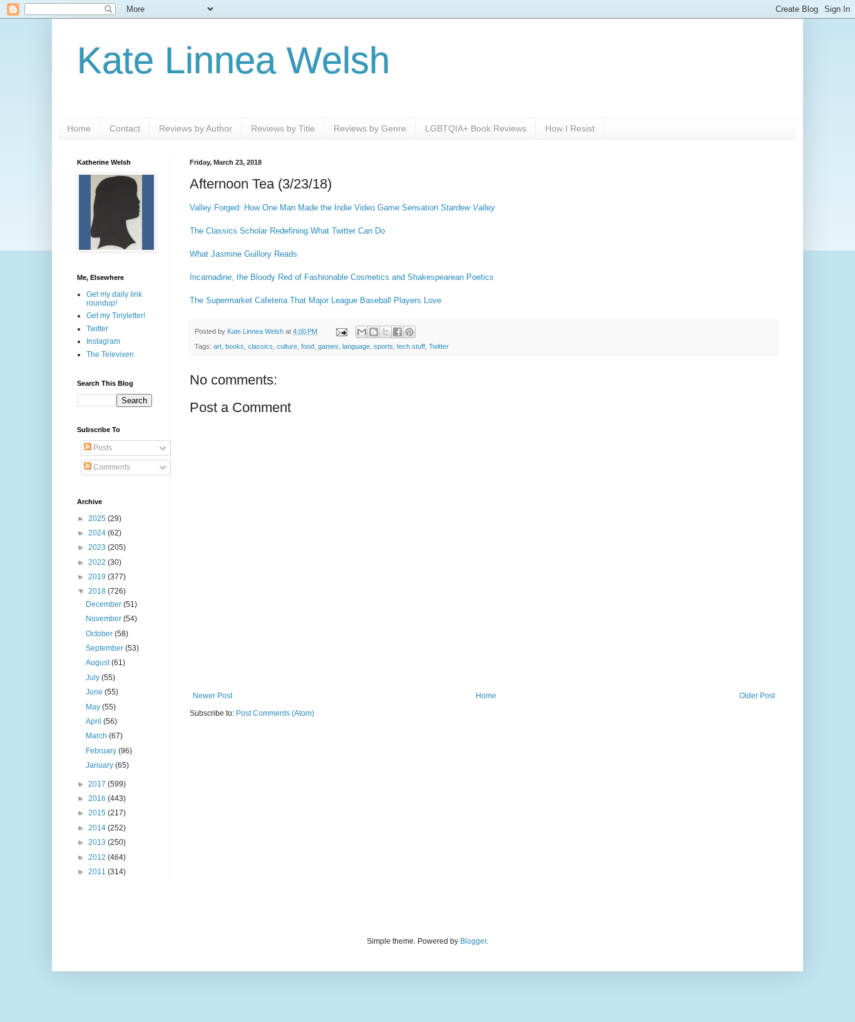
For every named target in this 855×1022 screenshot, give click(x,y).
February (102, 750)
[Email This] (362, 332)
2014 (98, 827)
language (356, 346)
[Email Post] (341, 331)
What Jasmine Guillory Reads (243, 254)
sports (383, 346)
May (94, 707)
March (97, 735)
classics (260, 346)
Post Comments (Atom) (275, 713)
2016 (98, 798)
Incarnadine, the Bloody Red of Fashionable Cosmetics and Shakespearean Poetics (342, 277)
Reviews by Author (195, 128)
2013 (98, 842)
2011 (98, 871)
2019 (98, 576)
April (94, 721)
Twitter (439, 346)
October (100, 633)
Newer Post (212, 695)
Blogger (473, 941)
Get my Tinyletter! (115, 315)
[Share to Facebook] (397, 332)
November (104, 618)
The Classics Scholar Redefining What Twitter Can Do (287, 230)
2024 (98, 533)
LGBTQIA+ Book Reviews (475, 128)
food (307, 346)
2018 (98, 591)
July (93, 677)
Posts (101, 447)
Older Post (757, 695)
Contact (125, 128)
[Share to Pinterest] (409, 332)
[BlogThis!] (373, 332)
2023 (98, 547)
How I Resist (570, 128)
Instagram (103, 341)
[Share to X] (385, 332)
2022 (98, 562)
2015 (98, 812)
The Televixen (110, 354)
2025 (98, 518)
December (104, 604)
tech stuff (411, 346)
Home (79, 128)
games (328, 346)
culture (287, 346)
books (234, 346)
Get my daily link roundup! (114, 298)
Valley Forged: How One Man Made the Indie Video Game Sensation (342, 207)
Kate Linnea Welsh (233, 60)
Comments (110, 467)
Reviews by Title (283, 128)
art (217, 346)
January (100, 765)
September (105, 648)
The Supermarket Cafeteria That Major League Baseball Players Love (315, 300)
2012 (98, 857)
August (98, 662)
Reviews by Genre (370, 128)
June (95, 692)
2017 (98, 784)
